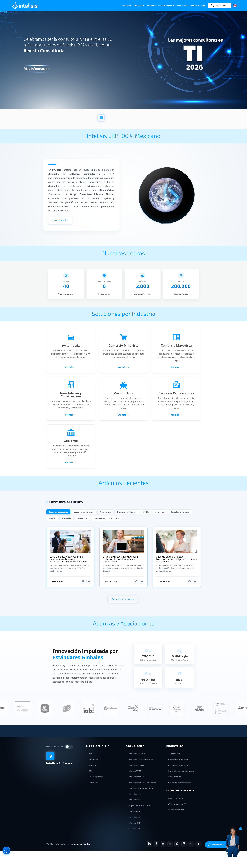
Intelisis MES (134, 800)
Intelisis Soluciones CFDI (140, 788)
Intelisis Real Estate (138, 777)
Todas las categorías (58, 512)
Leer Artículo (57, 581)
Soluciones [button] (138, 6)
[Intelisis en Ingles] (235, 5)
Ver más (70, 367)
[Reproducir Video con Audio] (166, 194)
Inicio (91, 754)
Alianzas (93, 765)
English (52, 518)
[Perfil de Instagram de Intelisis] (184, 844)
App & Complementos (139, 805)
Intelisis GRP (134, 811)
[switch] (69, 747)
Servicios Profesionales (179, 782)
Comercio (159, 512)
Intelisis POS (134, 794)
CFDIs (146, 512)
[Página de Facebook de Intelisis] (156, 844)
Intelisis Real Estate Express (142, 782)
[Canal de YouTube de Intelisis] (163, 844)
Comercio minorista (178, 759)
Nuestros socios (176, 809)
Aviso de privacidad (80, 844)
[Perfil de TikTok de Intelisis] (198, 844)
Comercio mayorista (178, 765)
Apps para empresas (83, 512)
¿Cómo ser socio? (177, 804)
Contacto (93, 782)
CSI (90, 771)
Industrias (82, 518)
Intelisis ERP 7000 (137, 754)
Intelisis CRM (134, 823)
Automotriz (105, 512)
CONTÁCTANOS (221, 6)
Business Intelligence (127, 512)
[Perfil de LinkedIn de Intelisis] (149, 844)
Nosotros (93, 759)
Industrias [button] (150, 6)
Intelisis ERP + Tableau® (140, 759)
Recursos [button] (193, 6)
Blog (203, 6)
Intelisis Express (136, 765)
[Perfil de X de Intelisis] (170, 844)
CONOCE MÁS (60, 220)
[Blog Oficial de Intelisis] (177, 844)
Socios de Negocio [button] (165, 6)
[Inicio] (24, 5)
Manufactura (174, 777)
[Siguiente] (3, 66)
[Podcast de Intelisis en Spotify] (191, 844)
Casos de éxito (181, 6)
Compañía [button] (126, 6)
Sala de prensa (96, 777)
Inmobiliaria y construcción (106, 518)
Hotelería (66, 518)
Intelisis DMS (134, 817)
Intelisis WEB (134, 771)
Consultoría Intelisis (180, 512)
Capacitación (134, 828)
